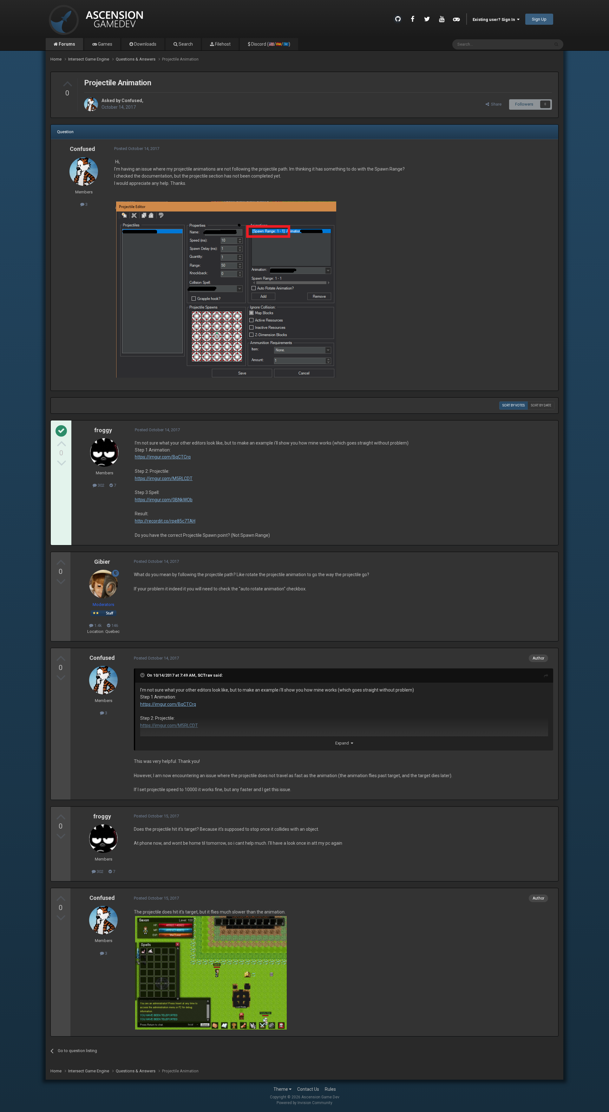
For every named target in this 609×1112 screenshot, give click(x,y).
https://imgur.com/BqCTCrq (163, 456)
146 (114, 625)
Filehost (222, 44)
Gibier (102, 561)
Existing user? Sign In (495, 19)
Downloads (144, 44)
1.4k (97, 625)
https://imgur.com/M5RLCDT (164, 478)
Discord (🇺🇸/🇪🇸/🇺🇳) (270, 44)
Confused (131, 100)
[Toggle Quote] (143, 675)
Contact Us (308, 1089)
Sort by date (541, 405)
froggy (103, 430)
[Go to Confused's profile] (91, 104)
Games (104, 44)
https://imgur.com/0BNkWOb (164, 499)
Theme (281, 1089)
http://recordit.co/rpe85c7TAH (165, 520)
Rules (330, 1089)
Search (185, 44)
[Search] (556, 44)
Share (495, 104)
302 (100, 485)
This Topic (532, 44)
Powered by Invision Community (304, 1103)
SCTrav (205, 675)
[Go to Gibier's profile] (103, 584)
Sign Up (539, 19)
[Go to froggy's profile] (104, 452)
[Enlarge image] (226, 288)
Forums (66, 44)
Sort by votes (513, 405)
